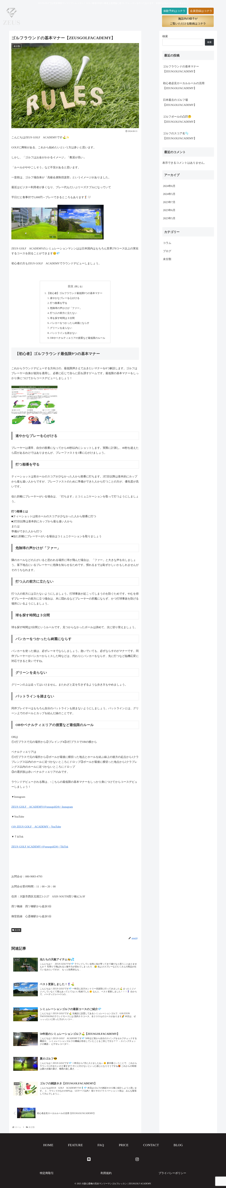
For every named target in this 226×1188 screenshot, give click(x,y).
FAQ (100, 1145)
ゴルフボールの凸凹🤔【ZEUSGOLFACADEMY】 (179, 119)
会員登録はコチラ (201, 10)
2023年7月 (169, 202)
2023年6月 (169, 210)
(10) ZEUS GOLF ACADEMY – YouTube (36, 826)
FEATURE (75, 1145)
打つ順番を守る (58, 303)
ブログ (167, 251)
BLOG (178, 1145)
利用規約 (106, 1173)
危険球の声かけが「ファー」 (66, 308)
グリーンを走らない (61, 328)
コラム (167, 242)
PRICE (123, 1145)
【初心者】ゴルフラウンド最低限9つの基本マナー (74, 293)
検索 (165, 36)
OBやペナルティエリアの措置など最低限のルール (77, 338)
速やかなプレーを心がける (64, 298)
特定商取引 (47, 1173)
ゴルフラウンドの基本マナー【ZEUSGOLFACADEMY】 (181, 69)
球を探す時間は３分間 (62, 318)
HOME (48, 1145)
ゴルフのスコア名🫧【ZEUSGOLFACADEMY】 (179, 136)
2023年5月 (169, 218)
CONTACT (151, 1145)
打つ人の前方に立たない (63, 313)
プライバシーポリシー (172, 1173)
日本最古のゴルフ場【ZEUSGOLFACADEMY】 (179, 102)
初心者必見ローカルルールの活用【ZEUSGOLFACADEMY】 (183, 86)
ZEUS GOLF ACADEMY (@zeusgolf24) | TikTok (39, 846)
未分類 (17, 930)
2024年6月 (169, 186)
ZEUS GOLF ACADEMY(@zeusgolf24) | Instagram (42, 806)
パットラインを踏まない (63, 333)
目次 (70, 286)
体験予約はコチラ (174, 10)
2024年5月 (169, 194)
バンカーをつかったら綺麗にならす (69, 323)
